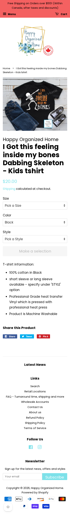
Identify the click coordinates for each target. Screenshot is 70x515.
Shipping (9, 189)
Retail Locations (35, 391)
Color (7, 215)
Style (7, 232)
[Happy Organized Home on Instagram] (40, 448)
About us (35, 412)
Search (35, 386)
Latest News (35, 364)
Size (6, 198)
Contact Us (35, 407)
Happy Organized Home (47, 488)
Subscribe (54, 477)
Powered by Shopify (35, 492)
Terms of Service (35, 428)
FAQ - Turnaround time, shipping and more (35, 397)
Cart (63, 14)
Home (6, 68)
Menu (11, 14)
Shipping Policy (35, 423)
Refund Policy (35, 418)
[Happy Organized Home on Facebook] (31, 448)
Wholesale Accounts (35, 402)
